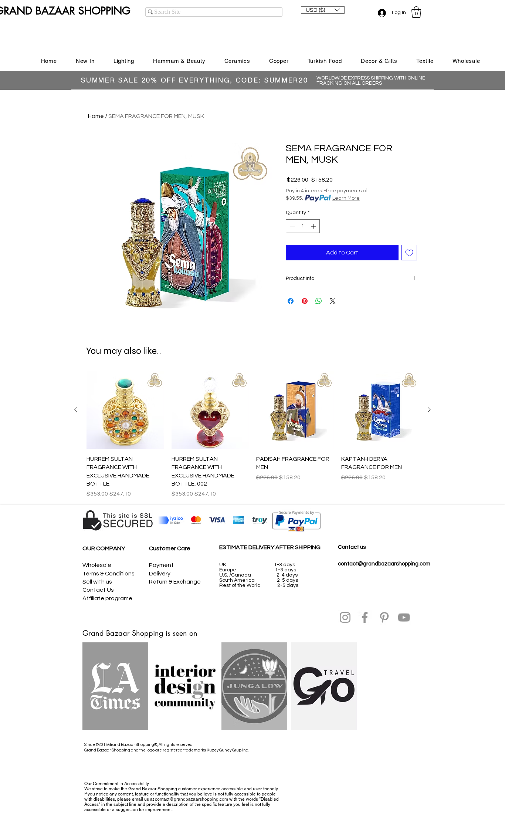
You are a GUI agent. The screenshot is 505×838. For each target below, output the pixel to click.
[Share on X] (332, 301)
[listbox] (323, 10)
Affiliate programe (107, 598)
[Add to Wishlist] (409, 252)
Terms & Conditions (108, 574)
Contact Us (98, 590)
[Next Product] (429, 409)
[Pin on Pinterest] (304, 301)
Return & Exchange (175, 582)
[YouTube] (404, 617)
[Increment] (314, 226)
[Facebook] (364, 617)
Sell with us (97, 582)
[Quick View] (125, 410)
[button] (323, 10)
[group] (252, 435)
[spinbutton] (302, 226)
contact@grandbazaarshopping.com (384, 564)
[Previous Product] (75, 409)
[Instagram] (345, 617)
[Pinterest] (384, 617)
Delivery (159, 574)
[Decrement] (291, 226)
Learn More (346, 198)
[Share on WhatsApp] (318, 301)
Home (96, 116)
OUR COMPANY (103, 548)
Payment (161, 565)
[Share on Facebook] (290, 301)
